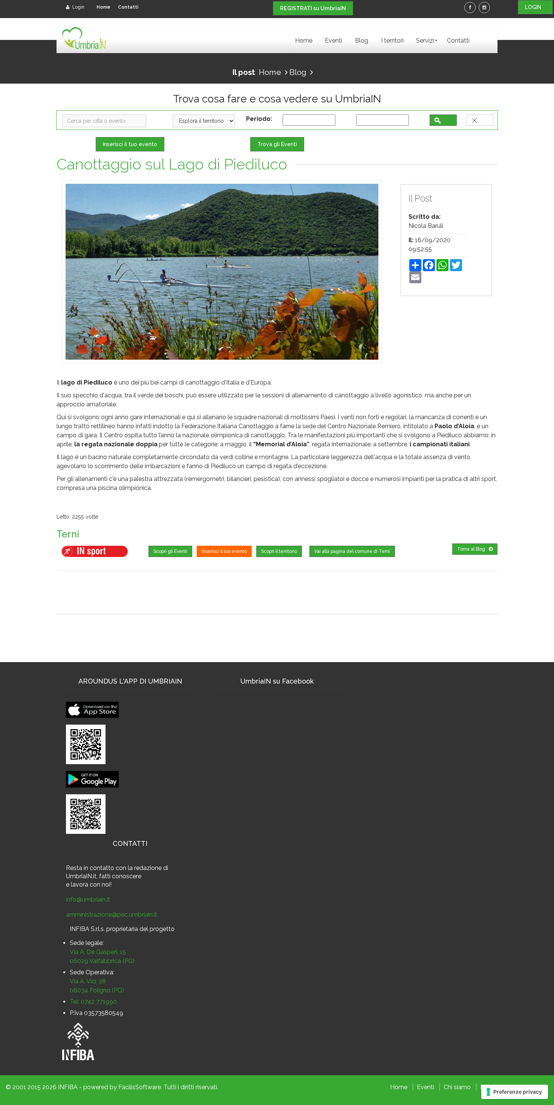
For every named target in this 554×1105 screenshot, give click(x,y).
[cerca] (443, 120)
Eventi (333, 40)
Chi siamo (457, 1087)
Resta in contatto (90, 867)
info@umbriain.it (88, 899)
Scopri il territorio (279, 551)
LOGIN (535, 7)
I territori (392, 40)
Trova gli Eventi (277, 144)
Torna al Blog (471, 549)
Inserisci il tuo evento (130, 144)
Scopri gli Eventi (170, 551)
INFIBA (68, 1087)
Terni (68, 534)
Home (103, 7)
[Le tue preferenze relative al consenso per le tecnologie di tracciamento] (514, 1092)
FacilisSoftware (139, 1087)
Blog (361, 40)
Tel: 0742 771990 (93, 1001)
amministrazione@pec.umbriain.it (111, 914)
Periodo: (260, 118)
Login (77, 7)
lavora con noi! (91, 884)
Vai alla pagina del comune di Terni (352, 551)
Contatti (128, 7)
